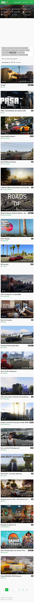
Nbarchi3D (5, 240)
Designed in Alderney (7, 597)
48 (23, 590)
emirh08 (5, 266)
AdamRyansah (6, 424)
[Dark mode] (29, 2)
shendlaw (5, 373)
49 (27, 590)
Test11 (4, 578)
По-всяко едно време (9, 58)
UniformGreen (6, 164)
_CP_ (4, 87)
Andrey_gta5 (6, 399)
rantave (4, 450)
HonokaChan (6, 296)
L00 (3, 112)
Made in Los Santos (6, 599)
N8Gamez (5, 552)
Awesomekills (6, 138)
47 (19, 590)
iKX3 (4, 501)
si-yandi (5, 475)
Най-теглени (11, 62)
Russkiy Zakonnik (7, 189)
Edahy (4, 322)
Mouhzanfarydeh (7, 215)
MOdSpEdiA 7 (6, 527)
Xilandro (5, 347)
